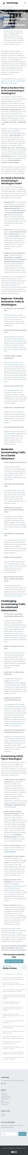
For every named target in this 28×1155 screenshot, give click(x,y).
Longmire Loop (18, 341)
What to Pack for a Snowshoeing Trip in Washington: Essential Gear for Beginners (13, 1053)
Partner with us (5, 1099)
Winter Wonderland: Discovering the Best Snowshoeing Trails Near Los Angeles (14, 990)
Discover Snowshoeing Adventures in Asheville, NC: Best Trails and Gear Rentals (13, 978)
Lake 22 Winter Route (13, 390)
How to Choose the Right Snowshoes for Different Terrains (14, 1032)
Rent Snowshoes (14, 961)
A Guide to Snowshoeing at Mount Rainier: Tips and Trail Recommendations (13, 1037)
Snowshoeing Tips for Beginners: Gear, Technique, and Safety (13, 1047)
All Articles (10, 8)
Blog (5, 8)
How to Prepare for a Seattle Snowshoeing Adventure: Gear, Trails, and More (13, 984)
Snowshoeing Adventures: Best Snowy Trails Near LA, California (13, 1058)
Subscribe (22, 1134)
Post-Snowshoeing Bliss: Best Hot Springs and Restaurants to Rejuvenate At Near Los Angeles (14, 996)
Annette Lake (8, 479)
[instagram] (3, 1083)
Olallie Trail (12, 566)
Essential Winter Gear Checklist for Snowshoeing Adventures (12, 1042)
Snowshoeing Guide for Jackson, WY (13, 974)
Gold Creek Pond (9, 315)
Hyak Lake (22, 540)
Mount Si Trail (15, 653)
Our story (4, 1093)
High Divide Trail (17, 741)
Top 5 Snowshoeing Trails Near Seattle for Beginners (13, 1021)
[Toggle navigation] (25, 3)
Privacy (3, 1114)
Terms (3, 1116)
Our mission (4, 1095)
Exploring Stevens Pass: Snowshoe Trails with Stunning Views (13, 1027)
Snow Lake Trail (17, 683)
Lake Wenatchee (9, 434)
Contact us (4, 1104)
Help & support (5, 1102)
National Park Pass (17, 723)
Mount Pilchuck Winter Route (13, 596)
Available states (6, 1097)
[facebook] (1, 1083)
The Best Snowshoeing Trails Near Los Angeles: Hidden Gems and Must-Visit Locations (13, 1008)
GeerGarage (12, 3)
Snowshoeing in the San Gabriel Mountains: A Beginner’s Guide (11, 1002)
